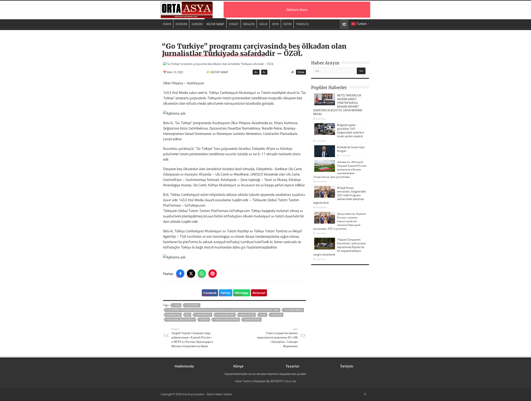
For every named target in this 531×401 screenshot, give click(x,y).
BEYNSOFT (277, 381)
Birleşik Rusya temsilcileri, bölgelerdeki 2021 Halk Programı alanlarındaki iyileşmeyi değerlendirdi (339, 195)
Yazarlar (293, 366)
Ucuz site (290, 381)
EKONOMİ (181, 24)
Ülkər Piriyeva (252, 319)
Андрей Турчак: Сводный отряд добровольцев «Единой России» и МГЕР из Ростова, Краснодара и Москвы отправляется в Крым (192, 337)
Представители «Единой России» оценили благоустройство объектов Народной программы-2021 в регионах (339, 221)
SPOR (275, 24)
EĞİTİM (287, 24)
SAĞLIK (263, 24)
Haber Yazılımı (243, 381)
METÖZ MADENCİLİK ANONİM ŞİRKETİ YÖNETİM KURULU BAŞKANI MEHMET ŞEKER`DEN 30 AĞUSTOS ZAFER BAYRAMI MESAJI (337, 104)
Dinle (301, 72)
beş (188, 314)
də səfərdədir (225, 314)
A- (264, 72)
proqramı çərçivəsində (180, 319)
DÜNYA (167, 24)
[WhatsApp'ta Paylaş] (202, 273)
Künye (238, 366)
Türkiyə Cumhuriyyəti (226, 319)
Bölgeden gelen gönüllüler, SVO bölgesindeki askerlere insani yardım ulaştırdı (350, 130)
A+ (256, 72)
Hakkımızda (184, 366)
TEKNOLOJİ (302, 24)
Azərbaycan (173, 314)
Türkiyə (204, 319)
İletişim (346, 366)
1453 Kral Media (293, 310)
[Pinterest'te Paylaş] (212, 273)
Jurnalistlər (247, 314)
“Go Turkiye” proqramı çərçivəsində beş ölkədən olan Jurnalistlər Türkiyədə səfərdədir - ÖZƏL (223, 310)
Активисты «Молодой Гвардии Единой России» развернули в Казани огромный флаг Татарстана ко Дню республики (340, 169)
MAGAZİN (249, 24)
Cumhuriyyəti (203, 314)
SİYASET (234, 24)
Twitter (225, 293)
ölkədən (276, 314)
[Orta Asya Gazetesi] (187, 9)
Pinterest (259, 293)
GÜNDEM (197, 24)
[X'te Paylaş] (191, 273)
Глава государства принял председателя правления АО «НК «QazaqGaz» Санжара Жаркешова (277, 337)
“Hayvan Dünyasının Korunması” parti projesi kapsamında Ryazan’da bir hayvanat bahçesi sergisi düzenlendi (339, 247)
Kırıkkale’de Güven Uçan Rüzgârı (351, 149)
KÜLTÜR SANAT (215, 24)
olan (263, 314)
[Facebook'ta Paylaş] (180, 273)
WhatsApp (241, 293)
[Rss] (365, 394)
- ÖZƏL (176, 305)
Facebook (209, 293)
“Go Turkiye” (192, 305)
